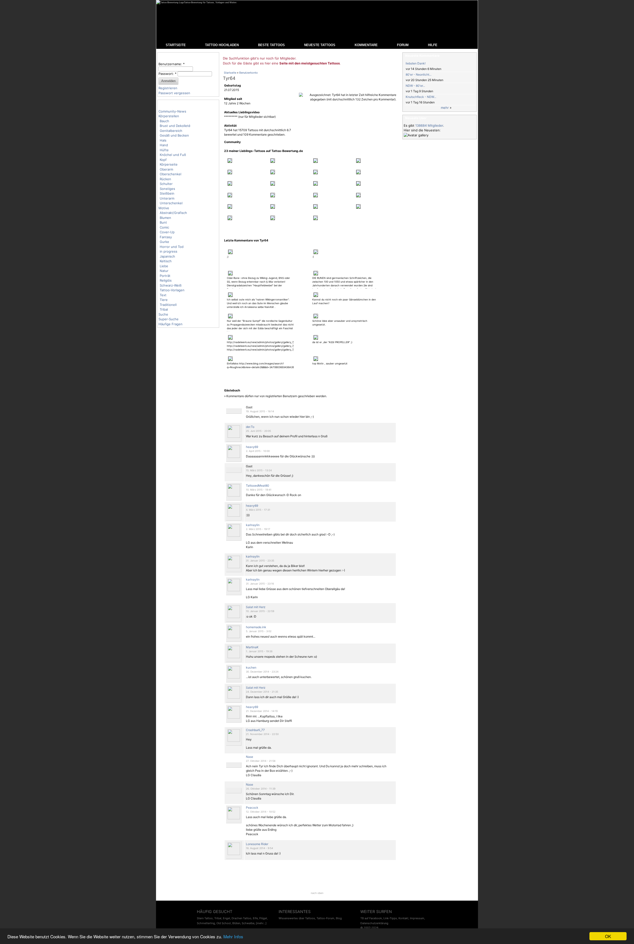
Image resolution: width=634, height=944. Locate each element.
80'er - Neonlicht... (418, 74)
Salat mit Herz (255, 607)
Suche (163, 314)
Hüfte (164, 150)
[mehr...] (261, 923)
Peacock (252, 807)
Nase (249, 757)
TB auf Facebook (371, 918)
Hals (163, 140)
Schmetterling (206, 923)
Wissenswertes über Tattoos (297, 918)
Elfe (255, 918)
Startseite (230, 72)
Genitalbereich (171, 131)
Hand (164, 145)
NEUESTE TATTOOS (319, 45)
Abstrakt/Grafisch (173, 213)
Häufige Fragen (170, 324)
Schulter (166, 184)
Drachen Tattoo (241, 918)
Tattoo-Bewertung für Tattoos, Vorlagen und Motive (210, 2)
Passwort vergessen (174, 93)
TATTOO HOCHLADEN (222, 45)
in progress (168, 251)
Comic (164, 227)
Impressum (417, 918)
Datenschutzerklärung (374, 923)
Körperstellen (168, 116)
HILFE (432, 45)
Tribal (164, 309)
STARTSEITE (176, 45)
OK (608, 936)
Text (163, 295)
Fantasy (166, 237)
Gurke (164, 242)
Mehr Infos (233, 936)
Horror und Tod (172, 247)
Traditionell (168, 305)
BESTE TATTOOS (271, 45)
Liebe (164, 266)
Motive (163, 208)
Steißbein (167, 193)
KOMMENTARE (366, 45)
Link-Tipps (390, 918)
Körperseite (169, 164)
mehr (445, 108)
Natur (164, 271)
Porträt (165, 276)
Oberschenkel (170, 174)
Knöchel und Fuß (173, 155)
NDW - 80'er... (415, 86)
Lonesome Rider (257, 844)
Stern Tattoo (205, 918)
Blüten (236, 923)
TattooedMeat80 (257, 485)
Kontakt (403, 918)
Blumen (165, 218)
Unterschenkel (171, 203)
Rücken (165, 179)
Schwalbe (248, 923)
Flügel (263, 918)
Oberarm (166, 169)
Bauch (164, 121)
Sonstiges (167, 189)
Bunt (163, 222)
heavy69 (252, 447)
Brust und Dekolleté (175, 126)
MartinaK (252, 647)
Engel (226, 918)
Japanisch (167, 256)
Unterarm (167, 198)
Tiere (164, 300)
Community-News (172, 111)
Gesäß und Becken (174, 135)
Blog (339, 918)
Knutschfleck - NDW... (421, 97)
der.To (250, 427)
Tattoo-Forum (325, 918)
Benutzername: (171, 64)
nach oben (317, 892)
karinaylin (253, 525)
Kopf (163, 160)
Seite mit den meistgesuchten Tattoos (309, 63)
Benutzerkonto (248, 72)
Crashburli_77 (255, 730)
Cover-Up (167, 232)
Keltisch (166, 261)
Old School (223, 923)
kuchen (251, 667)
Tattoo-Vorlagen (172, 290)
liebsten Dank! (415, 63)
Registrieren (167, 88)
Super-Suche (168, 319)
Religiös (166, 280)
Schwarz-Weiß (171, 285)
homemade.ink (256, 627)
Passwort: (167, 74)
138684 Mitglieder (429, 125)
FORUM (403, 45)
